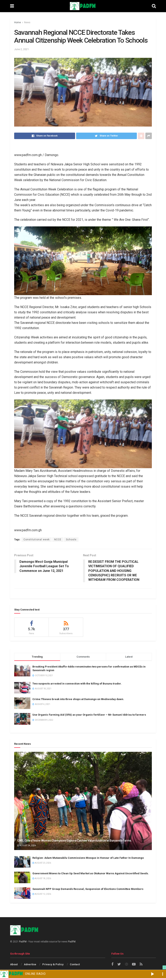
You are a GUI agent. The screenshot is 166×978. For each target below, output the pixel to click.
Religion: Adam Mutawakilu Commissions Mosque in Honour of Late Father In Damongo (88, 857)
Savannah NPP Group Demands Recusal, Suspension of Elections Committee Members (87, 888)
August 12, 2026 (42, 894)
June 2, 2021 (21, 49)
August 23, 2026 (42, 863)
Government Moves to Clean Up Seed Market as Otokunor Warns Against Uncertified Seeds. (90, 873)
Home (17, 22)
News (27, 22)
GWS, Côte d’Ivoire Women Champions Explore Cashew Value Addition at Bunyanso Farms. (74, 840)
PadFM (23, 941)
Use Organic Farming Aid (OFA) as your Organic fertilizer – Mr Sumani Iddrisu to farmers (89, 714)
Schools (71, 539)
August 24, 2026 (27, 845)
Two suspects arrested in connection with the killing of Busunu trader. (77, 683)
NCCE (57, 539)
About (14, 964)
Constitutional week (36, 539)
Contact (75, 964)
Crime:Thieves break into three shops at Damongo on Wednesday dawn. (78, 699)
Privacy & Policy (53, 964)
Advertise (30, 964)
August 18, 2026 (42, 878)
